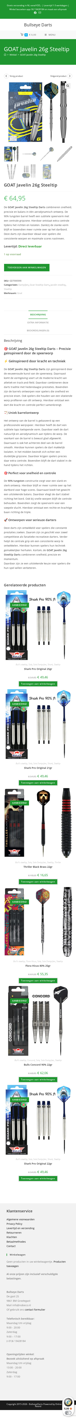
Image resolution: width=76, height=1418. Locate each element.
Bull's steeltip (21, 664)
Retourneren (14, 1232)
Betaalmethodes (16, 1241)
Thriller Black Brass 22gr (38, 866)
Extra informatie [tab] (38, 322)
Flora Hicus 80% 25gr (38, 965)
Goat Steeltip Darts (39, 284)
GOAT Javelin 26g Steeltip (33, 54)
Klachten (12, 1237)
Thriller (58, 862)
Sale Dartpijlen (39, 664)
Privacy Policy (14, 1223)
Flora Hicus (31, 961)
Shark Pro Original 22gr (38, 1163)
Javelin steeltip (58, 284)
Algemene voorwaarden (21, 1219)
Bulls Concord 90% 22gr (38, 1064)
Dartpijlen (23, 284)
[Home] (5, 54)
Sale (30, 664)
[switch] (68, 1413)
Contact (11, 1246)
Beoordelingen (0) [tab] (38, 330)
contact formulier (35, 1309)
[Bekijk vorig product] (6, 76)
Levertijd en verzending (20, 1228)
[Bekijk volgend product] (69, 76)
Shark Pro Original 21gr (38, 768)
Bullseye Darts (38, 25)
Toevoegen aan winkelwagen (27, 267)
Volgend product (58, 76)
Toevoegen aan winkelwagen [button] (38, 683)
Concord (31, 1060)
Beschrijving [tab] (38, 314)
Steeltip (8, 289)
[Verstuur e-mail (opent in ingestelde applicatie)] (39, 12)
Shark (50, 664)
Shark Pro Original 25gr (38, 669)
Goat (19, 293)
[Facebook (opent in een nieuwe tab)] (35, 12)
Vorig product (16, 76)
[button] (68, 86)
